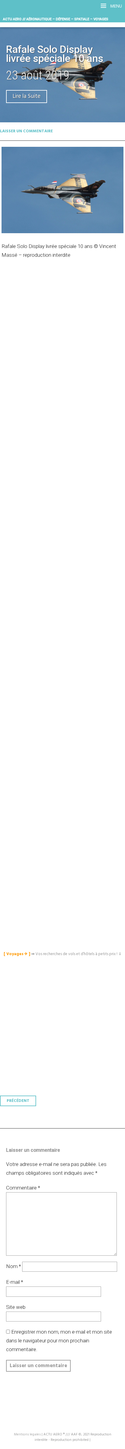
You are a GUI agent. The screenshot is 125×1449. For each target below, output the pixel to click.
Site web (15, 1307)
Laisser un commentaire (26, 131)
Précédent (18, 1101)
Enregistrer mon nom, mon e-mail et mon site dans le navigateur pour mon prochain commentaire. (59, 1340)
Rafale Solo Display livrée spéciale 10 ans (54, 54)
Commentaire (23, 1188)
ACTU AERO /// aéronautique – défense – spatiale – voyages (55, 19)
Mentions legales (27, 1434)
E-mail (14, 1282)
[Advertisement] (64, 543)
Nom (13, 1266)
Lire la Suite (26, 96)
